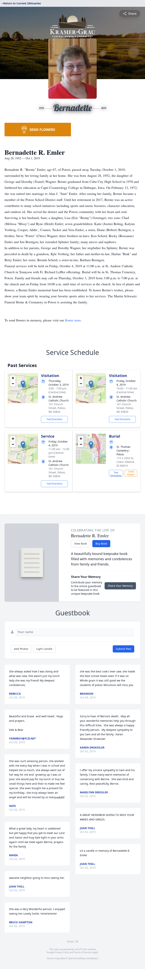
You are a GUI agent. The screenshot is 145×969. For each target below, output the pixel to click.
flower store (73, 320)
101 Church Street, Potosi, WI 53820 (57, 408)
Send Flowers (131, 473)
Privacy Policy (62, 952)
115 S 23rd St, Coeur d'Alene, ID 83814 (125, 461)
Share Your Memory (120, 586)
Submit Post (123, 649)
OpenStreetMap (76, 958)
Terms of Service (83, 952)
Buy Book (101, 543)
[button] (23, 384)
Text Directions (54, 419)
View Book (80, 543)
